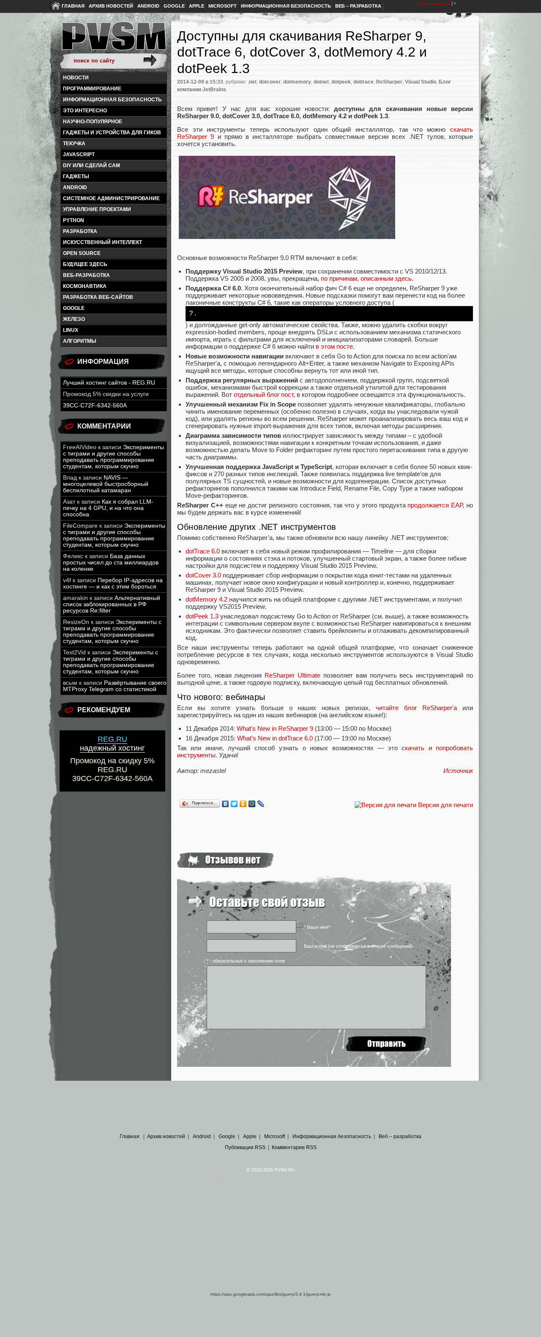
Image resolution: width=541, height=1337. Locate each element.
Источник (458, 770)
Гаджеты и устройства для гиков (112, 133)
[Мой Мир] (252, 803)
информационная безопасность (112, 100)
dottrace (363, 82)
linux (70, 330)
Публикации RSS (245, 1147)
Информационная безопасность (286, 5)
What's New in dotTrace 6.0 (275, 738)
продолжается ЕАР (434, 505)
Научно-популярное (92, 122)
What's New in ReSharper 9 (275, 728)
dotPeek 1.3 (202, 616)
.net (252, 82)
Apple (196, 5)
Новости (76, 78)
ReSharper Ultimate (292, 675)
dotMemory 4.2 (206, 599)
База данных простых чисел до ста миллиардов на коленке (110, 562)
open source (82, 253)
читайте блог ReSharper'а (416, 707)
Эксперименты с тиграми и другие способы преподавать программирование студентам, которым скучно (113, 456)
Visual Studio (420, 82)
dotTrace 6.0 (203, 551)
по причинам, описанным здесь (366, 278)
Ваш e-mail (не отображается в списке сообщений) (358, 946)
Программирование (92, 89)
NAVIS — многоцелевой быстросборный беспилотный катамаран (105, 484)
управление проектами (97, 209)
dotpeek (341, 82)
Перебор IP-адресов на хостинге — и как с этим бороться (113, 583)
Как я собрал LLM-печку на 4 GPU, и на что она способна (108, 508)
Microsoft (222, 5)
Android (148, 5)
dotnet (321, 82)
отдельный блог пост (263, 394)
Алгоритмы (79, 341)
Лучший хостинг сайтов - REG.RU (109, 383)
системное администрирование (111, 198)
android (75, 187)
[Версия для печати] (385, 804)
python (73, 220)
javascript (79, 154)
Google (174, 5)
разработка (80, 231)
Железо (74, 319)
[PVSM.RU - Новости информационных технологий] (113, 40)
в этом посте (334, 346)
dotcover (270, 82)
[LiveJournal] (261, 803)
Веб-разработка (86, 275)
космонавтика (85, 286)
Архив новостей (111, 5)
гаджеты (76, 176)
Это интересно (85, 111)
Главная (73, 5)
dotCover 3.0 (203, 575)
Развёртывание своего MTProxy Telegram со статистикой (115, 686)
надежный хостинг (112, 743)
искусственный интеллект (102, 242)
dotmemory (297, 82)
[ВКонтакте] (225, 803)
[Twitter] (234, 803)
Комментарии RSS (294, 1147)
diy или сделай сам (91, 165)
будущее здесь (85, 264)
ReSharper (389, 82)
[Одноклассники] (243, 803)
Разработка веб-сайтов (98, 297)
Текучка (74, 143)
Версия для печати (445, 804)
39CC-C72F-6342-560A (95, 405)
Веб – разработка (358, 5)
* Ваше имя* (317, 927)
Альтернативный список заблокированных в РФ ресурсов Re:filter (111, 604)
